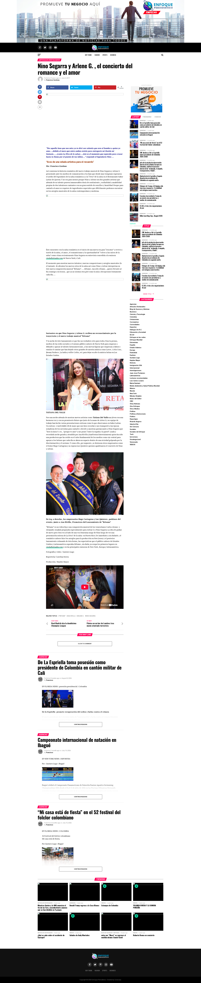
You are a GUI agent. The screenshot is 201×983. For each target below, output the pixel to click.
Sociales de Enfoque (137, 432)
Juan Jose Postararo (137, 373)
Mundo (132, 391)
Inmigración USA (136, 365)
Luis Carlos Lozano (137, 381)
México (132, 388)
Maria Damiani (135, 383)
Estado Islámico (135, 348)
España (132, 345)
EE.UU (132, 335)
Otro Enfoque (135, 406)
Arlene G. (80, 616)
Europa (132, 350)
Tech (131, 434)
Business (113, 55)
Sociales (133, 429)
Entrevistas (134, 342)
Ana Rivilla (71, 616)
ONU (131, 401)
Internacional (134, 368)
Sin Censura (134, 427)
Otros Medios (135, 409)
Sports (104, 55)
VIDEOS (132, 445)
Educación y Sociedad (138, 332)
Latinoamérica (135, 376)
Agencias (133, 304)
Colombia (133, 317)
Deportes (133, 327)
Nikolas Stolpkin (136, 396)
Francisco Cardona (52, 80)
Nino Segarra (90, 616)
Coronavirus (134, 322)
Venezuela (134, 442)
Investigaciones (135, 370)
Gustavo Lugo (135, 358)
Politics (132, 416)
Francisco (49, 680)
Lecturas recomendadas (139, 378)
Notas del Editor (136, 399)
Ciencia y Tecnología (137, 314)
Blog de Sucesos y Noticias (139, 309)
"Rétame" (62, 616)
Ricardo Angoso (135, 421)
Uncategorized (135, 439)
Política (132, 411)
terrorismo (134, 437)
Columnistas (134, 319)
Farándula (133, 353)
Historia (132, 363)
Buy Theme (88, 55)
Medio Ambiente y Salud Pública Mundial (145, 386)
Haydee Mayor (135, 360)
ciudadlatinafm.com (54, 258)
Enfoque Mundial (136, 340)
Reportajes (134, 419)
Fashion (97, 55)
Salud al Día (134, 424)
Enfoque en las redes (138, 337)
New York (133, 393)
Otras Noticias (135, 404)
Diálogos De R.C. (136, 330)
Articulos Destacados (137, 307)
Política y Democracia (138, 414)
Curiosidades (135, 325)
